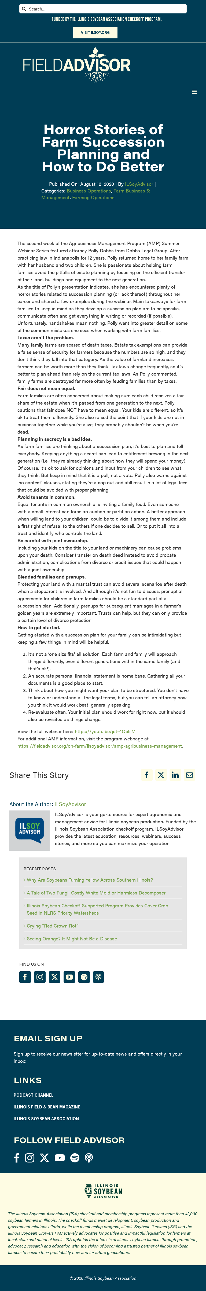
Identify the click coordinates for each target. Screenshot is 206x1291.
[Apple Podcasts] (98, 977)
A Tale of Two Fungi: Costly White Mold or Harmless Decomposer (96, 892)
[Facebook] (147, 775)
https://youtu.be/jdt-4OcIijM (105, 731)
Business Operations (89, 190)
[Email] (189, 775)
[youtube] (59, 1157)
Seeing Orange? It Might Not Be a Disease (72, 938)
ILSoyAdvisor (139, 183)
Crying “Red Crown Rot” (53, 925)
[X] (161, 775)
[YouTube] (69, 977)
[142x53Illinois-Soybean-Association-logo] (103, 1186)
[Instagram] (40, 977)
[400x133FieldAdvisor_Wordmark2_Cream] (77, 49)
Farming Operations (93, 197)
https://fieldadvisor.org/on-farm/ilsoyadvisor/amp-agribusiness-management (99, 745)
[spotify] (74, 1157)
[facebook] (17, 1157)
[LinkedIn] (175, 775)
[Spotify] (84, 977)
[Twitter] (54, 977)
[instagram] (29, 1157)
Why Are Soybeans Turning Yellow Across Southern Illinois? (90, 879)
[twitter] (44, 1157)
